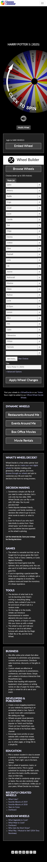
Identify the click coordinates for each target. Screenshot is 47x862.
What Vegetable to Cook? (18, 820)
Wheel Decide (24, 854)
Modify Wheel (23, 128)
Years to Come (14, 807)
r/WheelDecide (26, 392)
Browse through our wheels (16, 473)
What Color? (13, 799)
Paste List (11, 180)
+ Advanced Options (14, 372)
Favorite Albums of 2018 (17, 805)
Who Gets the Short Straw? (19, 828)
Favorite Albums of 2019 (17, 802)
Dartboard (12, 810)
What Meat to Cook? (16, 823)
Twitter (40, 392)
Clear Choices (23, 359)
